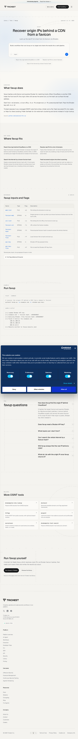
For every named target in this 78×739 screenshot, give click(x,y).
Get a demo (50, 7)
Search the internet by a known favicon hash (39, 63)
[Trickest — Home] (11, 600)
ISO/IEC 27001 (9, 623)
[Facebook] (11, 611)
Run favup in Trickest (11, 570)
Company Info (71, 733)
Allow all (64, 389)
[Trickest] (10, 7)
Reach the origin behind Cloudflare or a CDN (27, 60)
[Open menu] (71, 7)
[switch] (29, 376)
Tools (11, 20)
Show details (67, 383)
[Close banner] (75, 348)
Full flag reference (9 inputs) (15, 257)
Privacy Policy (53, 733)
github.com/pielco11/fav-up (17, 116)
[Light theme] (31, 733)
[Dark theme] (36, 733)
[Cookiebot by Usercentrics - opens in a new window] (62, 348)
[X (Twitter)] (4, 611)
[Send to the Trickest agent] (66, 54)
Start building (62, 7)
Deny (14, 389)
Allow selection (39, 389)
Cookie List (62, 733)
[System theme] (33, 733)
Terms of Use (43, 733)
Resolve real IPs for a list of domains (52, 60)
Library (6, 20)
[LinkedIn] (7, 611)
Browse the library (27, 570)
